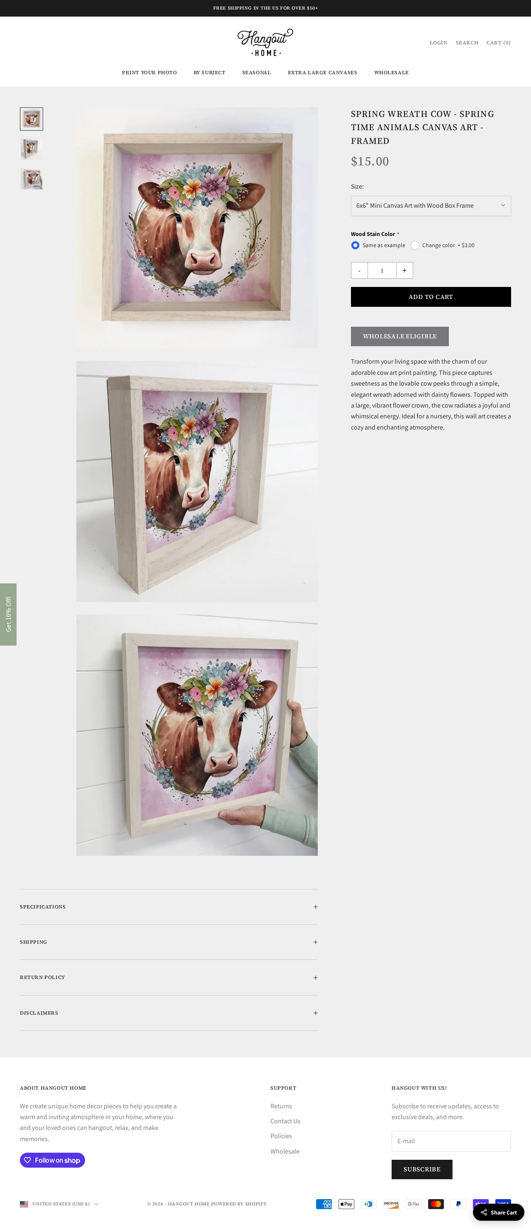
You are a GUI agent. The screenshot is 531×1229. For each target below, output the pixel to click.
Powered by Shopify (239, 1204)
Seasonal (256, 72)
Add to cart (431, 296)
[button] (8, 614)
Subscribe (422, 1169)
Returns (281, 1106)
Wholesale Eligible (400, 336)
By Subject (210, 72)
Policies (281, 1136)
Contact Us (285, 1121)
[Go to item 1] (31, 119)
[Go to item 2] (31, 148)
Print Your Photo (149, 72)
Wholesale (391, 72)
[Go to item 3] (31, 178)
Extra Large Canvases (323, 72)
